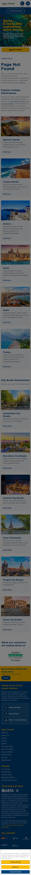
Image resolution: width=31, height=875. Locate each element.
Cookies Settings (15, 862)
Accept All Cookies (15, 871)
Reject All (15, 867)
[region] (15, 862)
